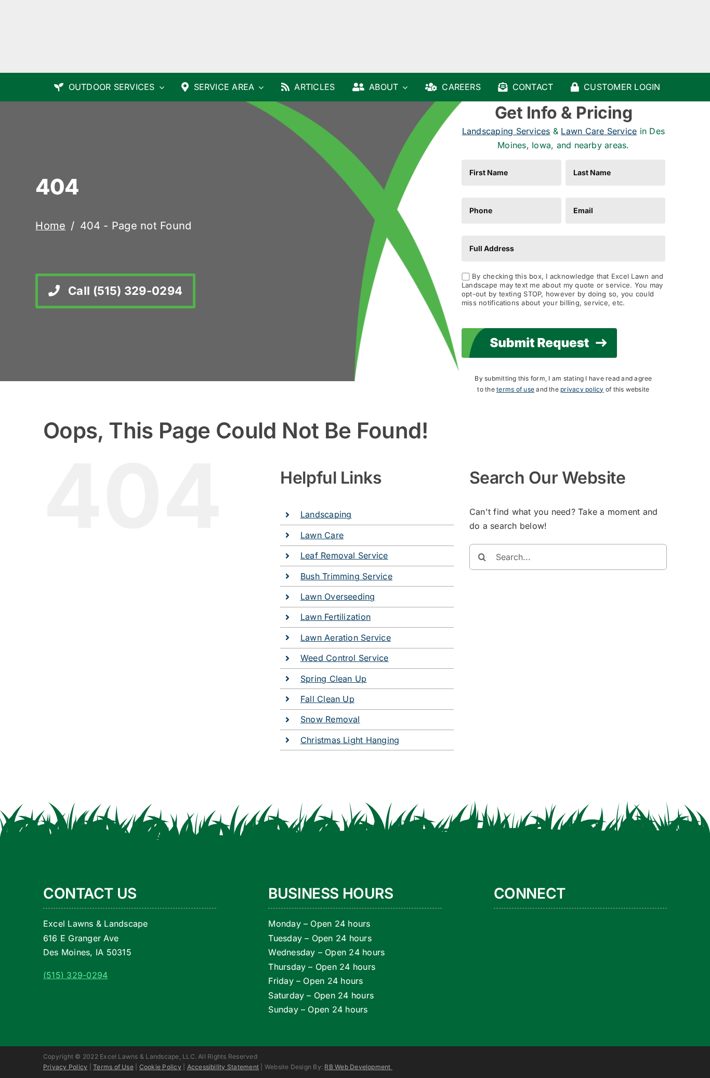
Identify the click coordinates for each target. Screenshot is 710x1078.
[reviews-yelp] (513, 968)
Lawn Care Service (599, 131)
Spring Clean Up (333, 678)
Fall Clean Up (327, 699)
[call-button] (602, 31)
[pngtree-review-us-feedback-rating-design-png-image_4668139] (585, 968)
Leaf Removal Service (344, 555)
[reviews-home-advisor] (599, 941)
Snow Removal (330, 719)
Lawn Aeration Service (345, 637)
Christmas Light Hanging (350, 740)
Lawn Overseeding (337, 596)
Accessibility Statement (223, 1067)
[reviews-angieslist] (524, 941)
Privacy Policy (65, 1067)
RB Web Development (358, 1067)
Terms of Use (113, 1067)
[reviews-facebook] (577, 912)
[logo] (93, 14)
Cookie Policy (160, 1067)
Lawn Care (322, 535)
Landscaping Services (506, 131)
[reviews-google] (517, 912)
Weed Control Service (344, 658)
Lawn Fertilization (335, 617)
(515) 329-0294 (75, 975)
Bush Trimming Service (346, 576)
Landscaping (326, 514)
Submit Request (539, 343)
